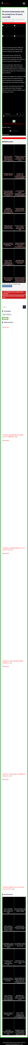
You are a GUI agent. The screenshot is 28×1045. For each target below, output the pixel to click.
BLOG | (15, 1042)
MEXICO (23, 1042)
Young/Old (11, 21)
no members (5, 21)
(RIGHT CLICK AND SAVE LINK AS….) (14, 123)
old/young (9, 286)
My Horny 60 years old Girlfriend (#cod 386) (13, 296)
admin (13, 19)
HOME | (4, 1042)
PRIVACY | (19, 1042)
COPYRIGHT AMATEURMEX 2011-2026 (14, 1044)
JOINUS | (11, 1042)
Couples (18, 19)
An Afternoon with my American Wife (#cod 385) (13, 292)
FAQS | (7, 1042)
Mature (22, 19)
